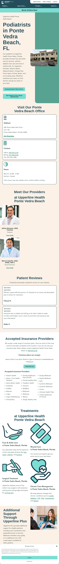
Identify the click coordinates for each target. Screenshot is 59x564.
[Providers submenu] (41, 6)
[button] (56, 546)
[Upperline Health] (8, 2)
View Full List (29, 366)
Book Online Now (29, 10)
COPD (51, 496)
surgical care (9, 493)
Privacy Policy (29, 561)
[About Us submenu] (56, 6)
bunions (19, 455)
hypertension (49, 498)
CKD (42, 498)
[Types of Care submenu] (25, 6)
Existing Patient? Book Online (14, 89)
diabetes (33, 498)
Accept (29, 557)
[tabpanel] (10, 220)
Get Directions (9, 136)
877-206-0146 (13, 155)
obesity (35, 501)
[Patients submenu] (7, 6)
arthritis (10, 455)
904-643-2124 (13, 153)
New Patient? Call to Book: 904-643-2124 (14, 96)
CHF (38, 498)
